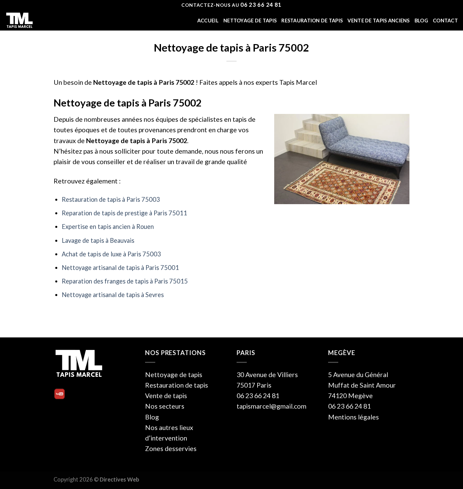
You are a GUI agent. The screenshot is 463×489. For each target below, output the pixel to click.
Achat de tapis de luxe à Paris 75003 (111, 254)
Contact (445, 20)
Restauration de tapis (312, 20)
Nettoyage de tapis (250, 20)
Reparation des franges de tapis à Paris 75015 (125, 281)
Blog (421, 20)
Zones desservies (171, 448)
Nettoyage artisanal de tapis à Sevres (113, 294)
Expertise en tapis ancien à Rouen (108, 226)
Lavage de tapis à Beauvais (98, 240)
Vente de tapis (166, 395)
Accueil (208, 20)
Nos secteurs (164, 406)
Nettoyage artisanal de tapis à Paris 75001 (120, 267)
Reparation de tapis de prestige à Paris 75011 (124, 213)
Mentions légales (353, 417)
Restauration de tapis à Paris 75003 (111, 199)
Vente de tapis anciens (378, 20)
